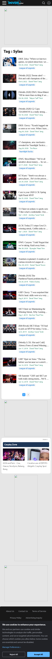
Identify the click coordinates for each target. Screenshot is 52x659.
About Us (10, 611)
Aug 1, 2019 (22, 315)
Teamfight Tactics (26, 151)
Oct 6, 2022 (22, 81)
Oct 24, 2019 (23, 281)
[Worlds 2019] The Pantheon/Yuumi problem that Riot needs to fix (33, 277)
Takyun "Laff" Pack (36, 98)
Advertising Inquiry (34, 617)
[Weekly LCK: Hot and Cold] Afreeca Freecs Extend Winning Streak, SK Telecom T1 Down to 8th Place (32, 344)
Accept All (38, 654)
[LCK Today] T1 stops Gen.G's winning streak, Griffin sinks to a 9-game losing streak (32, 227)
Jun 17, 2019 (23, 348)
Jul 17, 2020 (22, 165)
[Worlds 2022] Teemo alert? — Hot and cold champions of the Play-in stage (31, 77)
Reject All (14, 654)
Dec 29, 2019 (23, 265)
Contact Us (23, 611)
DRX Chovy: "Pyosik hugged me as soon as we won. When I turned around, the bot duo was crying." (33, 127)
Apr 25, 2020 (23, 198)
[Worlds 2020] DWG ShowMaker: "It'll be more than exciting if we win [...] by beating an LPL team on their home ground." (33, 94)
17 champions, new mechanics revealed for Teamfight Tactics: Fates (31, 144)
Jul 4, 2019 (22, 332)
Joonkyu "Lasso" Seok (36, 215)
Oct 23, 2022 (23, 65)
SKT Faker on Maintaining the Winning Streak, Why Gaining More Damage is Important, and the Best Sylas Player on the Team (33, 310)
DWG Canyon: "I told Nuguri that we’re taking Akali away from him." (33, 244)
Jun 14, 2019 (23, 365)
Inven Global (15, 3)
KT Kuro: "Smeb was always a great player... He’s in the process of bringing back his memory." (32, 177)
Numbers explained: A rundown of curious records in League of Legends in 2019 (33, 261)
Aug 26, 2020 (23, 148)
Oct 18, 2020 (23, 115)
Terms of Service (39, 611)
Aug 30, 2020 (23, 131)
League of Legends (27, 68)
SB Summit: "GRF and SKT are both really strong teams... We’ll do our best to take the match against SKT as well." (33, 377)
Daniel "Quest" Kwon (37, 265)
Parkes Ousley (34, 281)
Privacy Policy (15, 617)
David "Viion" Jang (36, 65)
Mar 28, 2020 (23, 248)
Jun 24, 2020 (23, 181)
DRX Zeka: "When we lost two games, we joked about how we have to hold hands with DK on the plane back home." (33, 60)
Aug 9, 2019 (22, 298)
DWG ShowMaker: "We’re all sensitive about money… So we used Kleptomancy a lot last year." (33, 160)
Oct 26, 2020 (23, 98)
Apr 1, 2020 (22, 215)
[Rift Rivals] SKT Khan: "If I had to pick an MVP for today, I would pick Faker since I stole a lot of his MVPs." (33, 327)
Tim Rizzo (33, 148)
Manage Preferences (11, 647)
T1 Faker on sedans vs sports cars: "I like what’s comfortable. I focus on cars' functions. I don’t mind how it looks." (33, 210)
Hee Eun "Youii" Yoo (36, 315)
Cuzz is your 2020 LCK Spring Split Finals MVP (32, 193)
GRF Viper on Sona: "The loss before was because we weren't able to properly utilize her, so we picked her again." (32, 361)
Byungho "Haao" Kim (37, 248)
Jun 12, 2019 (23, 382)
